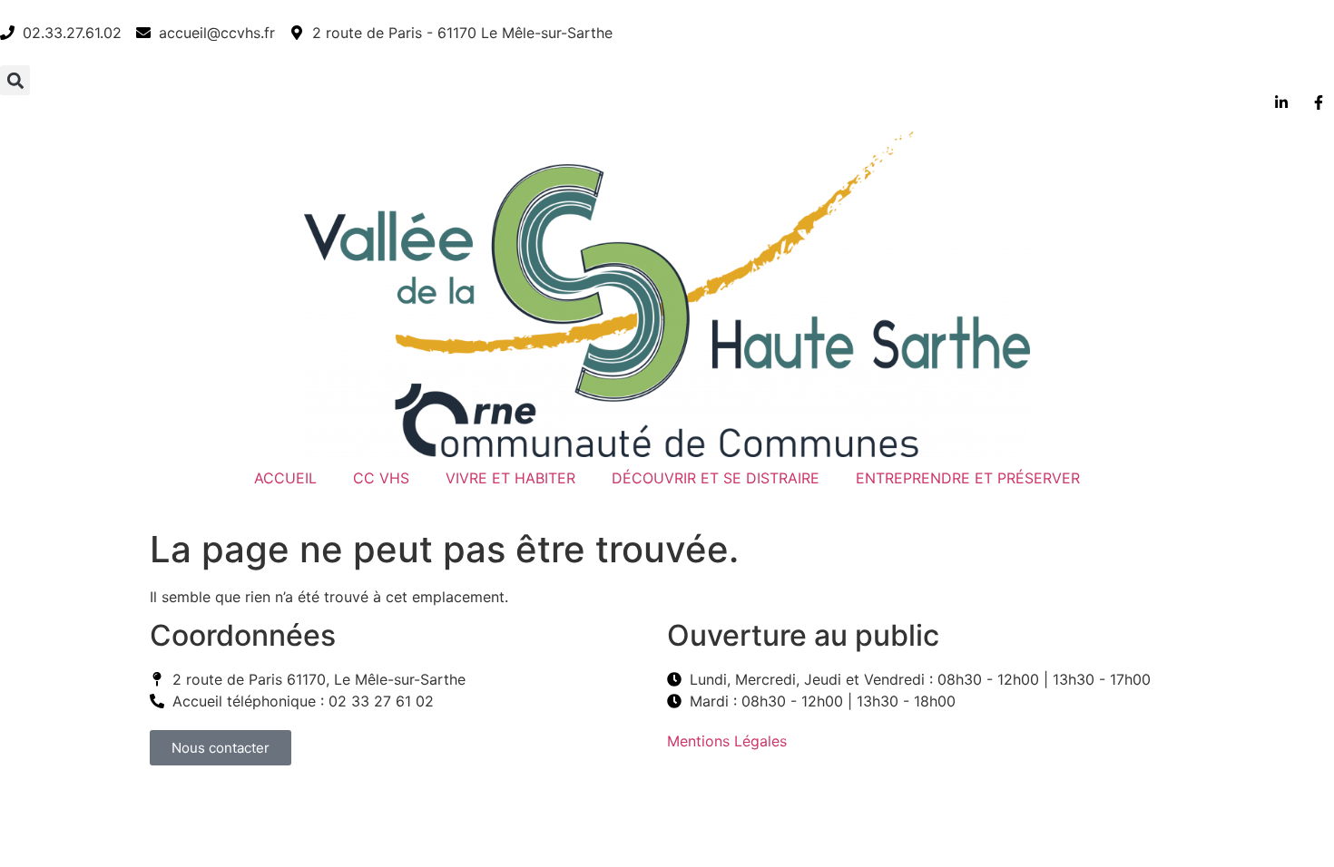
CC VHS (381, 478)
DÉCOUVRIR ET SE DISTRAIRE (715, 478)
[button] (15, 80)
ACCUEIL (285, 478)
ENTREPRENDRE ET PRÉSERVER (968, 478)
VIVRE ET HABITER (510, 478)
